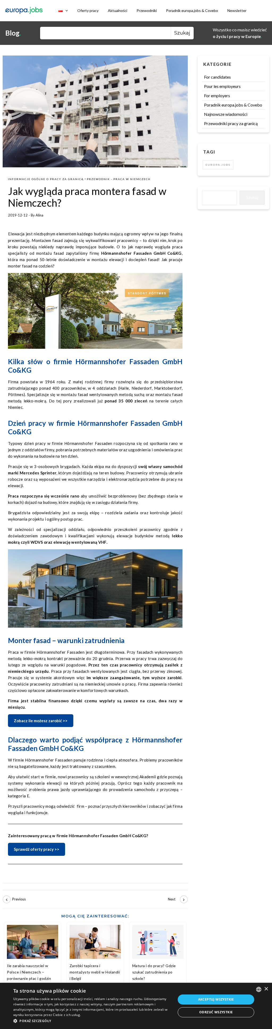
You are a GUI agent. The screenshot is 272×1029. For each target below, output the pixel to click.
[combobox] (258, 989)
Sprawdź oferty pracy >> (36, 849)
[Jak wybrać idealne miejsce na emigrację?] (15, 899)
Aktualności (117, 10)
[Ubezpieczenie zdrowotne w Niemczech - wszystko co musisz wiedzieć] (176, 899)
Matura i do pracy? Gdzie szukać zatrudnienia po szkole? (154, 972)
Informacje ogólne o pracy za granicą (46, 179)
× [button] (266, 989)
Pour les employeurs (222, 86)
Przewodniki (147, 10)
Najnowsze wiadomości (225, 114)
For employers (217, 95)
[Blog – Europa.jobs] (23, 10)
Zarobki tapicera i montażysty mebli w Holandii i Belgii (95, 972)
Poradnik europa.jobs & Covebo (192, 10)
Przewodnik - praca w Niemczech (119, 179)
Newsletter (236, 10)
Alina (39, 215)
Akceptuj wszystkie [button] (216, 999)
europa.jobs (218, 164)
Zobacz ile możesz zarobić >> (40, 720)
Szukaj (252, 197)
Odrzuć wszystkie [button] (216, 1012)
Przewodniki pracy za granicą (231, 123)
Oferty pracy (88, 10)
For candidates (217, 76)
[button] (92, 1021)
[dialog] (136, 1006)
